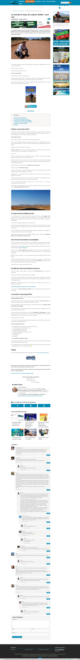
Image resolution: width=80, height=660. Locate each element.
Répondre (48, 455)
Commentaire (14, 619)
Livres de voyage (21, 10)
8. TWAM (15, 124)
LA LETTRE (43, 1)
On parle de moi (53, 654)
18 (49, 19)
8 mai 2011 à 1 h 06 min (18, 574)
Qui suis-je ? (13, 649)
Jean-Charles (18, 457)
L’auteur (20, 3)
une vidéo (40, 30)
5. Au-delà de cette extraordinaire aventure (23, 121)
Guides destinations (29, 649)
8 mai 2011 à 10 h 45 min (19, 592)
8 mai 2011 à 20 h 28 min (27, 613)
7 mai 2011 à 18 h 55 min (19, 489)
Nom (13, 628)
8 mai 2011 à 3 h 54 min (23, 563)
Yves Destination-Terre (26, 516)
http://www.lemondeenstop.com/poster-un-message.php (23, 286)
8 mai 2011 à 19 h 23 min (25, 607)
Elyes (17, 553)
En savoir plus (69, 659)
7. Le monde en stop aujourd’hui (20, 123)
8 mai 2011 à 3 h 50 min (23, 582)
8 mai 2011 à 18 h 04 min (23, 598)
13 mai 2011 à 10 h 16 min (25, 535)
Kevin (17, 585)
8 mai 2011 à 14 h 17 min (23, 550)
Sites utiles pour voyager (44, 649)
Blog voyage (21, 1)
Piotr (17, 566)
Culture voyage (14, 10)
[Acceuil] (10, 10)
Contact (58, 654)
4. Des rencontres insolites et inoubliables (22, 120)
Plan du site (63, 654)
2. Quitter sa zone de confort (20, 117)
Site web (13, 632)
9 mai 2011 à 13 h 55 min (25, 521)
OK (73, 659)
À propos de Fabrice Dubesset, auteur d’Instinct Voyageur (30, 395)
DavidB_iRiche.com (19, 447)
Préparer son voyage (30, 1)
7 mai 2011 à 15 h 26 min (19, 462)
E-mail (33, 628)
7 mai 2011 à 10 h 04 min (19, 454)
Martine (17, 473)
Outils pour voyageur (51, 1)
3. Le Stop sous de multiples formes (21, 119)
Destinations (38, 1)
